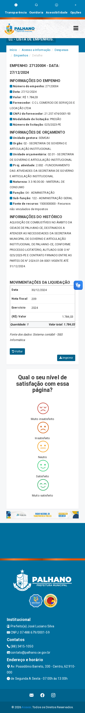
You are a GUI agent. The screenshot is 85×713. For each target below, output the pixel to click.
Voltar (18, 351)
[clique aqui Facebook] (42, 695)
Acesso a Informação (36, 50)
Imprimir (67, 357)
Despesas (61, 50)
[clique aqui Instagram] (53, 695)
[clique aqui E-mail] (32, 695)
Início (13, 50)
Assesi (26, 707)
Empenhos (21, 55)
